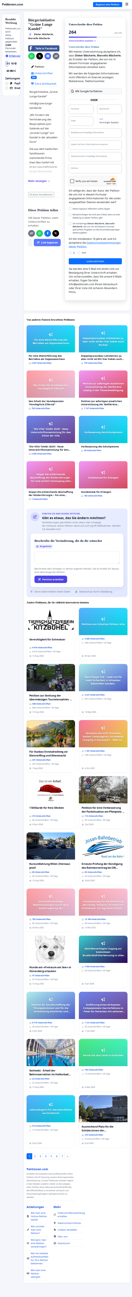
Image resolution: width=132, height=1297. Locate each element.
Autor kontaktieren (43, 194)
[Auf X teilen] (39, 56)
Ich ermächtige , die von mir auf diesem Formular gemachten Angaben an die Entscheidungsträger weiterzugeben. (96, 228)
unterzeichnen (95, 261)
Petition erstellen (53, 579)
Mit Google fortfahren (88, 91)
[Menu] (126, 4)
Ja (74, 252)
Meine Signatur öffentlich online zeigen (91, 208)
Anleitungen (35, 1207)
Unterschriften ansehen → (82, 40)
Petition (39, 66)
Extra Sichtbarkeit (45, 83)
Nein (84, 252)
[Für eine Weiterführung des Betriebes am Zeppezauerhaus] (51, 346)
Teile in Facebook (46, 48)
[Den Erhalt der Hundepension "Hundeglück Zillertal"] (51, 391)
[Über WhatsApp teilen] (31, 56)
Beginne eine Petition (107, 4)
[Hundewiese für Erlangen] (103, 480)
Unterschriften (42, 75)
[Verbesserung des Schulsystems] (103, 435)
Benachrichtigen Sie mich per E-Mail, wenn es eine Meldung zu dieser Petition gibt (96, 216)
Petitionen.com (12, 4)
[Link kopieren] (56, 56)
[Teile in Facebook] (47, 233)
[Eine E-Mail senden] (47, 56)
